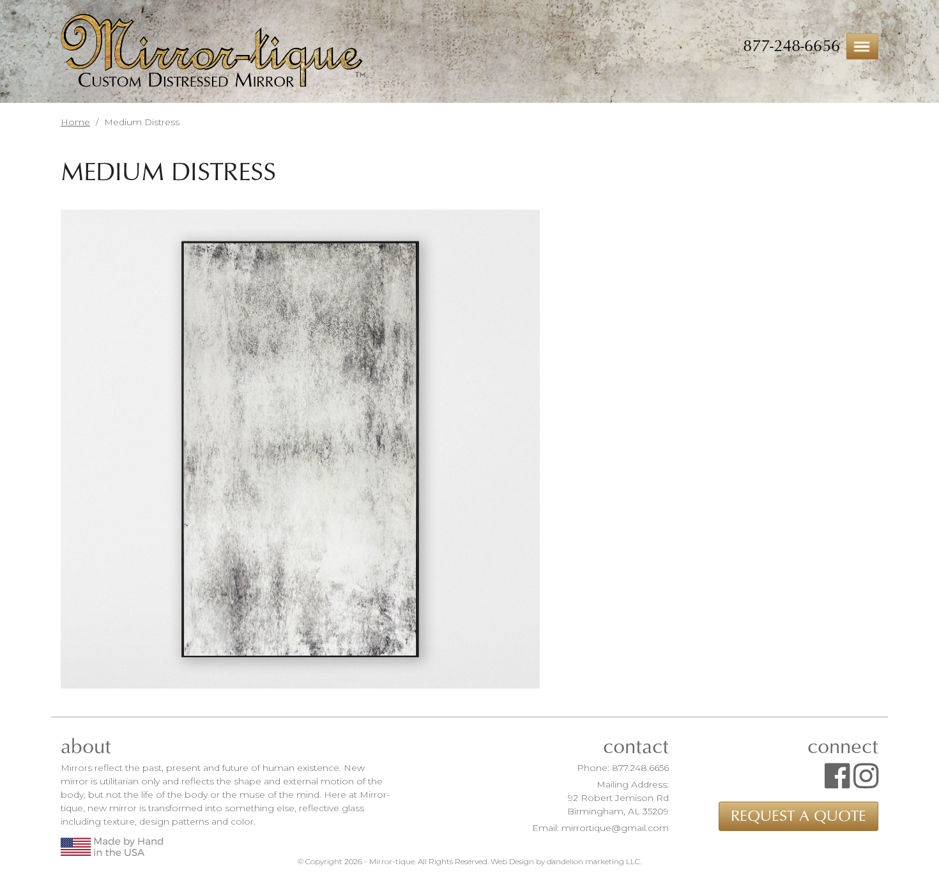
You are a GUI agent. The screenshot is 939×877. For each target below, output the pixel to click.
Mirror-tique (213, 52)
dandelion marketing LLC (593, 861)
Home (75, 122)
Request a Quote (798, 816)
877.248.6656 (640, 768)
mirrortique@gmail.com (615, 828)
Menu (862, 46)
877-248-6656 (791, 46)
